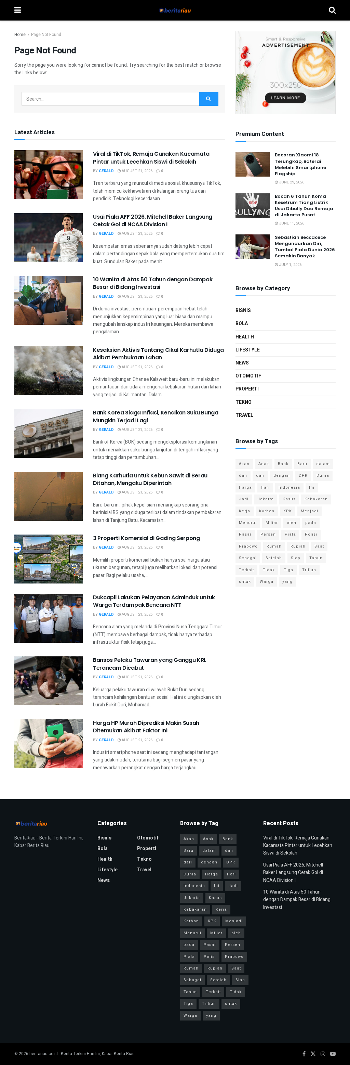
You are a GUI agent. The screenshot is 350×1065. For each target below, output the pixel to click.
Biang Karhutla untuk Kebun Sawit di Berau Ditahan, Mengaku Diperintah (150, 479)
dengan (281, 475)
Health (244, 337)
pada (310, 523)
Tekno (243, 402)
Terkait (246, 570)
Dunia (323, 475)
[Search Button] (208, 99)
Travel (244, 415)
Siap (295, 558)
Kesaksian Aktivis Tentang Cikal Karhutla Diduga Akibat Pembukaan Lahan (158, 353)
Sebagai (248, 558)
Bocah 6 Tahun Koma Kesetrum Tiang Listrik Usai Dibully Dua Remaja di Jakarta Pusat (304, 205)
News (242, 363)
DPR (303, 475)
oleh (291, 523)
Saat (319, 546)
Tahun (316, 558)
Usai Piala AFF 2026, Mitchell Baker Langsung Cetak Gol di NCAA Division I (152, 220)
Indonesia (289, 487)
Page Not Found (46, 34)
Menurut (248, 523)
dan (243, 475)
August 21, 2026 (136, 171)
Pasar (245, 534)
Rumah (274, 546)
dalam (323, 464)
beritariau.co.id (43, 1054)
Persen (268, 534)
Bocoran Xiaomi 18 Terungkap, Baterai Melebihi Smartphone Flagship (300, 164)
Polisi (311, 534)
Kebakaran (316, 499)
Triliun (309, 570)
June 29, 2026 (291, 182)
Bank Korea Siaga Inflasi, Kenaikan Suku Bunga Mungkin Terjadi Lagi (155, 416)
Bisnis (243, 310)
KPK (287, 511)
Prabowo (248, 546)
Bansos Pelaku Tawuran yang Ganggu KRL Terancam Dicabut (149, 663)
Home (20, 34)
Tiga (288, 570)
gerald (106, 171)
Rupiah (298, 546)
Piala (290, 534)
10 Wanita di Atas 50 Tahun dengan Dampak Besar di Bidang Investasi (152, 283)
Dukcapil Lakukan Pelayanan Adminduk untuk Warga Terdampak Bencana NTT (154, 601)
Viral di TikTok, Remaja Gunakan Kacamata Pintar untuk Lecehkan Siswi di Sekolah (151, 157)
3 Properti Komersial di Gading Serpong (146, 538)
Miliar (272, 523)
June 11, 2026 (291, 223)
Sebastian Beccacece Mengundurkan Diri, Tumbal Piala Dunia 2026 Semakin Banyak (305, 246)
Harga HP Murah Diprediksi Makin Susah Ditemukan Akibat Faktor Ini (146, 726)
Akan (244, 464)
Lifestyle (247, 350)
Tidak (269, 570)
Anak (263, 464)
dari (260, 475)
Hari (265, 487)
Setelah (274, 558)
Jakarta (265, 499)
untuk (245, 582)
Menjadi (309, 511)
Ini (311, 487)
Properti (247, 389)
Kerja (244, 511)
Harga (245, 487)
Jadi (243, 499)
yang (287, 582)
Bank (283, 464)
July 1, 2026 (289, 265)
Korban (266, 511)
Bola (241, 323)
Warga (266, 582)
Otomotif (248, 376)
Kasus (289, 499)
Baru (302, 464)
